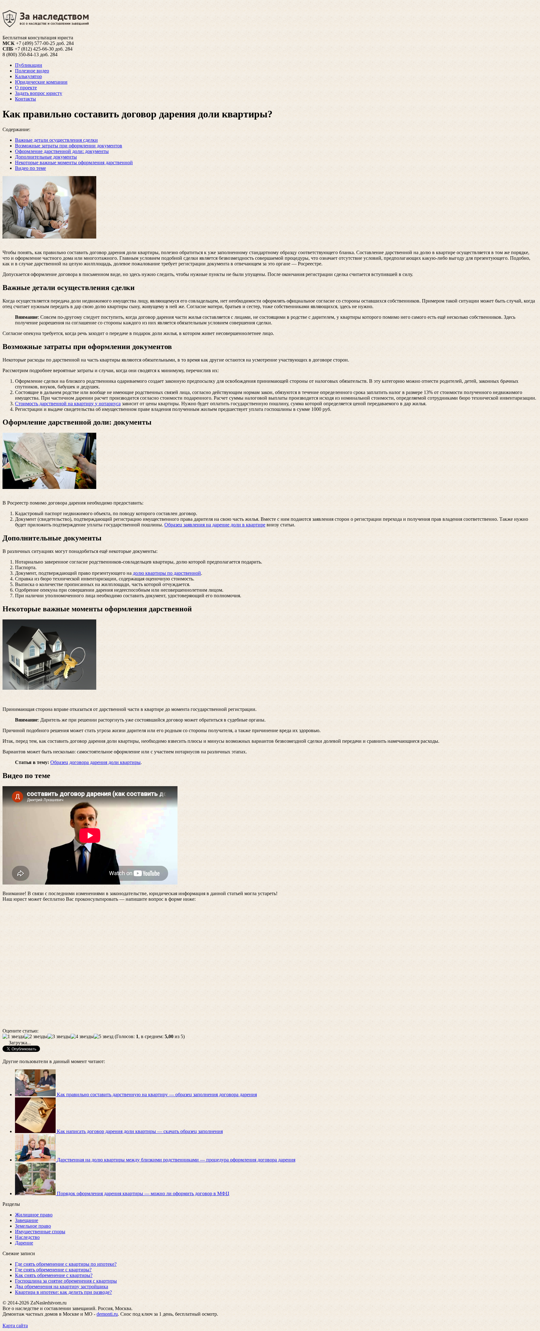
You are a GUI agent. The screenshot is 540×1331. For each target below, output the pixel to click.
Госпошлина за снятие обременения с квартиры (66, 1281)
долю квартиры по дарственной (167, 573)
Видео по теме (30, 168)
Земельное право (33, 1226)
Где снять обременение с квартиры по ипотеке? (66, 1264)
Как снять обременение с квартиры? (53, 1275)
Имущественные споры (40, 1231)
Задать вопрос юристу (38, 93)
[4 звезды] (82, 1036)
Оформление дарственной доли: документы (62, 151)
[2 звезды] (36, 1036)
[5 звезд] (103, 1036)
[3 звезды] (59, 1036)
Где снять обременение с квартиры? (53, 1269)
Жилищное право (33, 1214)
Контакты (25, 98)
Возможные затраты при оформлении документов (68, 145)
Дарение (24, 1242)
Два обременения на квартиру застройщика (61, 1286)
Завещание (26, 1220)
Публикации (28, 65)
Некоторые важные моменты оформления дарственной (74, 162)
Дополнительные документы (46, 157)
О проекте (26, 87)
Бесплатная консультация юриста (37, 37)
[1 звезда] (13, 1036)
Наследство (27, 1237)
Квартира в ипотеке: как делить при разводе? (63, 1292)
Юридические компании (41, 82)
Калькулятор (28, 76)
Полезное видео (32, 70)
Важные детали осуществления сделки (56, 140)
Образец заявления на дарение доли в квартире (214, 524)
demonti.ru (107, 1314)
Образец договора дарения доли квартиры (95, 762)
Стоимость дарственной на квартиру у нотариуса (68, 403)
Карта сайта (15, 1325)
